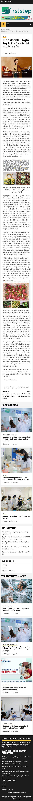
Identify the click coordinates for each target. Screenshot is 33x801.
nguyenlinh (15, 444)
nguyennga (15, 692)
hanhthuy (14, 521)
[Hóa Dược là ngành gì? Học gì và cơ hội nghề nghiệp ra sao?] (16, 591)
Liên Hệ (9, 793)
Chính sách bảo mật (19, 793)
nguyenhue (15, 482)
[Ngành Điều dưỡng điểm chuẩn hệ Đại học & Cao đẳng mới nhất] (16, 709)
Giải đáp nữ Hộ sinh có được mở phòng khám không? (14, 688)
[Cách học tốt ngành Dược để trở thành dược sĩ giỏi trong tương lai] (16, 460)
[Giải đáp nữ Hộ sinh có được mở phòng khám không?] (16, 670)
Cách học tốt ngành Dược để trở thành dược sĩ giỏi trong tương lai (16, 478)
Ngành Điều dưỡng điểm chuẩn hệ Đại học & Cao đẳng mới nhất (15, 727)
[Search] (30, 24)
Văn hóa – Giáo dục (8, 571)
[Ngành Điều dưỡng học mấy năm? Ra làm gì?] (16, 499)
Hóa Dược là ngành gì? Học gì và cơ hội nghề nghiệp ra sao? (16, 609)
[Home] (3, 24)
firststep (14, 53)
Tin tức (4, 36)
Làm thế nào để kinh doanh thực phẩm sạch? (9, 395)
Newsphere (26, 797)
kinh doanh (6, 329)
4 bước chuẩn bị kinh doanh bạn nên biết (23, 394)
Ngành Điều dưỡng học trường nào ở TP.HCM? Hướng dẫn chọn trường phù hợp (16, 439)
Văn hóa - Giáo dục (11, 434)
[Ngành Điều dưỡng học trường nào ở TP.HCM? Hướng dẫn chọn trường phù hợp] (16, 420)
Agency (4, 565)
